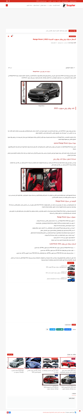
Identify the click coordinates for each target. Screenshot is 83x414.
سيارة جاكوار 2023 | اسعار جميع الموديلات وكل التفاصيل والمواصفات (68, 371)
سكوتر (50, 5)
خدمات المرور (29, 5)
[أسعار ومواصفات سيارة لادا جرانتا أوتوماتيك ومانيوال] (71, 279)
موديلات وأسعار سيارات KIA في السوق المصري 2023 (34, 371)
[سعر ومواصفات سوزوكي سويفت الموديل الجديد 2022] (71, 273)
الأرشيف (49, 1)
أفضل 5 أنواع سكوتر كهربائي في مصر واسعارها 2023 (56, 30)
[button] (67, 329)
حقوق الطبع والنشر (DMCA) (41, 1)
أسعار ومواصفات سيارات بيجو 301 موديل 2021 (56, 267)
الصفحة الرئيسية (56, 5)
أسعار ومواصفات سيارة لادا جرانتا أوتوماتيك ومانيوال (57, 278)
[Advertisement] (41, 19)
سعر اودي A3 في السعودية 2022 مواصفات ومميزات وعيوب (51, 388)
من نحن (54, 1)
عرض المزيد (10, 354)
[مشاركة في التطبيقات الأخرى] (47, 329)
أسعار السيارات (36, 5)
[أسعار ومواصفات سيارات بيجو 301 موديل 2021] (71, 267)
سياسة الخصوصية (73, 1)
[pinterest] (7, 1)
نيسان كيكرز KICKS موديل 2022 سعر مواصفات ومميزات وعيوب (69, 388)
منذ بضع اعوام (63, 265)
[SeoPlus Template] (75, 412)
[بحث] (7, 5)
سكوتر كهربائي (43, 5)
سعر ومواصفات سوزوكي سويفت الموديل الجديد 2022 (56, 272)
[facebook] (9, 1)
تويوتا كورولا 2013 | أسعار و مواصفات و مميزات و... (18, 371)
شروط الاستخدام (65, 1)
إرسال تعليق (71, 398)
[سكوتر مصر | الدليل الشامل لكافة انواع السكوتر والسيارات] (69, 5)
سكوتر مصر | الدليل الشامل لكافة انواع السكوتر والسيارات (54, 412)
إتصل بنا (58, 1)
